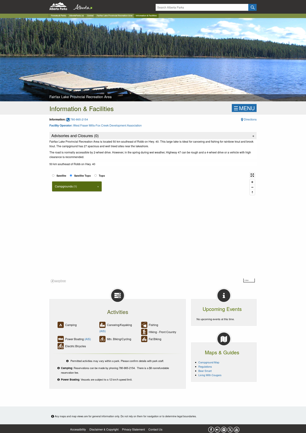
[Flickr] (217, 428)
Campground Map (208, 362)
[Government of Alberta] (81, 6)
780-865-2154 (79, 119)
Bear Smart (205, 371)
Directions (250, 119)
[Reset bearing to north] (252, 192)
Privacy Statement (133, 429)
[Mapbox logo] (58, 281)
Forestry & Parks (58, 16)
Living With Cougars (210, 375)
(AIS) (102, 331)
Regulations (205, 366)
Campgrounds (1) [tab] (66, 186)
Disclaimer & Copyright (103, 429)
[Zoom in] (252, 182)
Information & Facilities (146, 16)
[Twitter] (230, 428)
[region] (153, 227)
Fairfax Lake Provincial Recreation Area (114, 16)
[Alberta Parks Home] (60, 6)
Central (90, 16)
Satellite (61, 175)
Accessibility (78, 429)
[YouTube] (236, 428)
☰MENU (244, 108)
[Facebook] (211, 428)
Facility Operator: (61, 125)
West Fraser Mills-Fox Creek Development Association (107, 125)
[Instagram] (224, 428)
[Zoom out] (252, 187)
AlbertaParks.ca (76, 16)
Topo (102, 175)
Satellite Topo (82, 175)
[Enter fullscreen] (252, 175)
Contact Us (155, 429)
